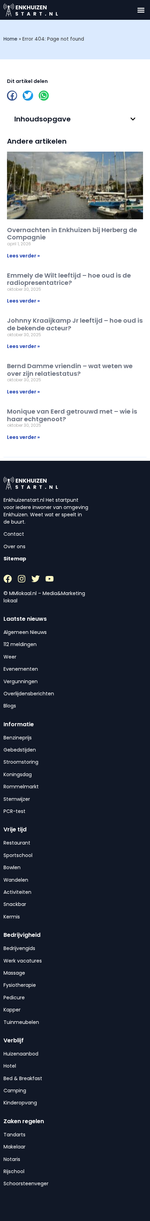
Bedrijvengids (19, 948)
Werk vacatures (22, 960)
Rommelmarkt (21, 786)
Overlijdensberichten (28, 693)
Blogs (9, 705)
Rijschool (13, 1171)
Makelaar (14, 1146)
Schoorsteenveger (25, 1183)
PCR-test (14, 811)
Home (10, 39)
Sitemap (14, 558)
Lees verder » (23, 255)
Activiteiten (17, 892)
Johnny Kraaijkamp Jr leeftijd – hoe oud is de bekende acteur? (75, 324)
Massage (14, 972)
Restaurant (16, 842)
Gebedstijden (19, 749)
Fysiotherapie (19, 985)
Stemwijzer (16, 799)
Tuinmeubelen (21, 1022)
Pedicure (14, 997)
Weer (9, 656)
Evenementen (20, 668)
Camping (14, 1090)
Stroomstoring (20, 761)
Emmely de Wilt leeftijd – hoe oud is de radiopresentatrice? (69, 279)
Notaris (11, 1159)
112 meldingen (20, 644)
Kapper (12, 1009)
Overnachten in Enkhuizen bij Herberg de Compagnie (72, 234)
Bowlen (12, 867)
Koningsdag (17, 774)
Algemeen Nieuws (25, 632)
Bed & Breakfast (22, 1078)
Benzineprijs (17, 737)
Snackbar (14, 904)
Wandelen (15, 879)
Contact (13, 534)
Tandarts (14, 1134)
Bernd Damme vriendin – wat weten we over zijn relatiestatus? (70, 370)
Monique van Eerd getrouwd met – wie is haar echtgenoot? (72, 415)
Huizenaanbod (20, 1053)
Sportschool (17, 855)
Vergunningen (20, 681)
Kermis (11, 916)
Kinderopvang (20, 1102)
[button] (141, 10)
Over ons (14, 546)
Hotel (9, 1065)
